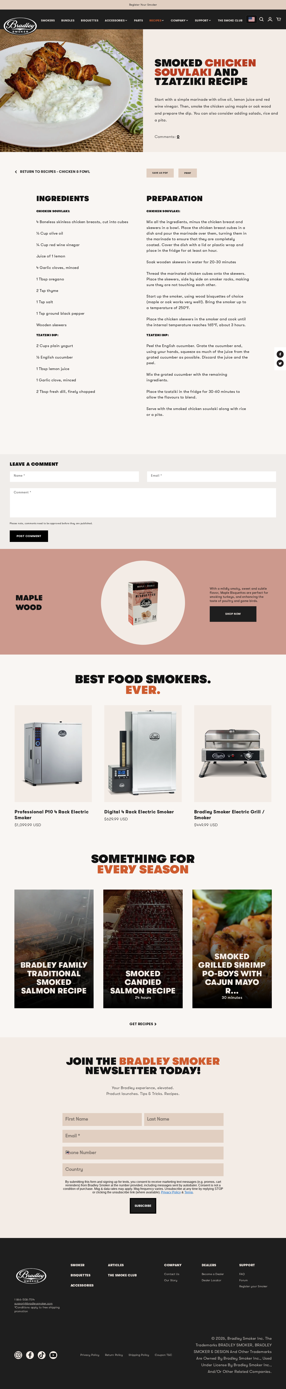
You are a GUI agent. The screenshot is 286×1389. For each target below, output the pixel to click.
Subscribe (143, 801)
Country (112, 742)
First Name (115, 649)
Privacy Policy (138, 789)
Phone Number (120, 719)
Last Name (115, 672)
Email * (111, 695)
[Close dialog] (183, 620)
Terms (156, 789)
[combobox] (112, 729)
